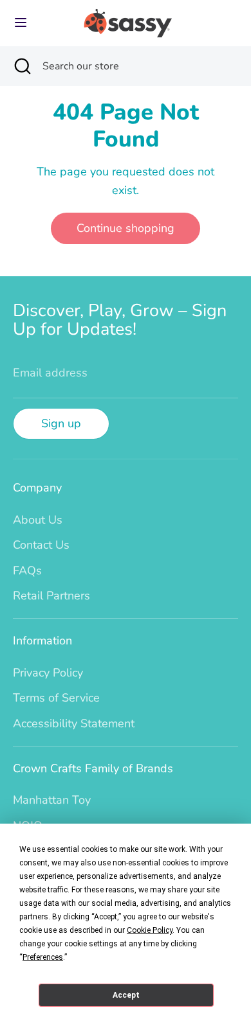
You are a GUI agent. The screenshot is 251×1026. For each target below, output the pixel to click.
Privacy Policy (48, 672)
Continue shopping (125, 228)
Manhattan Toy (52, 800)
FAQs (27, 570)
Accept (126, 995)
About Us (37, 519)
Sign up (61, 423)
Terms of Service (56, 697)
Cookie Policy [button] (149, 930)
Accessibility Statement (74, 723)
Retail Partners (51, 595)
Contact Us (41, 545)
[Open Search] (21, 66)
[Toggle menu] (20, 23)
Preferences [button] (43, 957)
